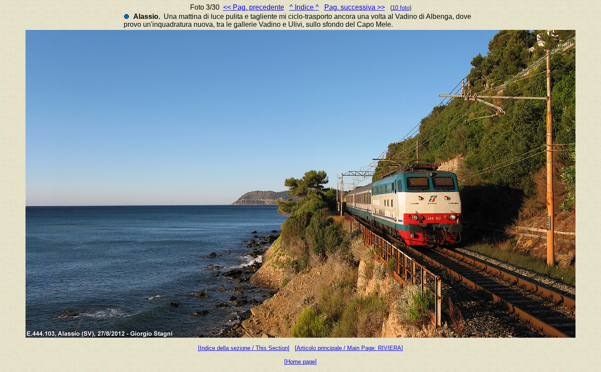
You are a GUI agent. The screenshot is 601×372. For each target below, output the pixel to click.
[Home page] (300, 361)
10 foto (401, 7)
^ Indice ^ (304, 7)
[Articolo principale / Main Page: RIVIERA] (349, 348)
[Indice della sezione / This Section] (244, 348)
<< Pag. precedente (253, 7)
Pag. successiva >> (354, 7)
